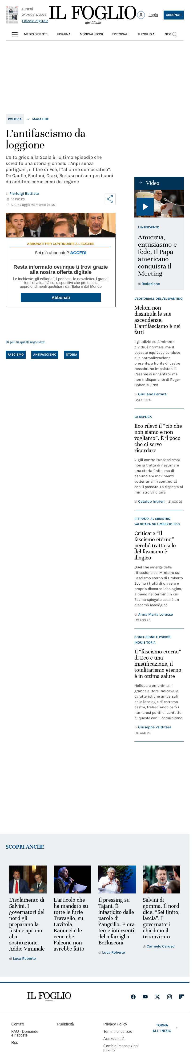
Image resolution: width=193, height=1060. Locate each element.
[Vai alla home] (92, 15)
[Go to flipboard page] (181, 996)
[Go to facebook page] (133, 996)
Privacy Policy (115, 1024)
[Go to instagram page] (169, 996)
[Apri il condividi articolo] (110, 199)
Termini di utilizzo (117, 1031)
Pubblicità (65, 1024)
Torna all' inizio (162, 1028)
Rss (14, 1042)
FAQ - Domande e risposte (24, 1033)
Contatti (17, 1024)
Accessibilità (114, 1039)
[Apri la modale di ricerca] (174, 34)
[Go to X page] (157, 996)
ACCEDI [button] (78, 252)
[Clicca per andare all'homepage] (49, 997)
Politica (15, 119)
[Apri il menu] (14, 34)
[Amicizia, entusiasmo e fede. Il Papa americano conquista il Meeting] (159, 203)
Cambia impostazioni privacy (121, 1048)
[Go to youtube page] (145, 996)
